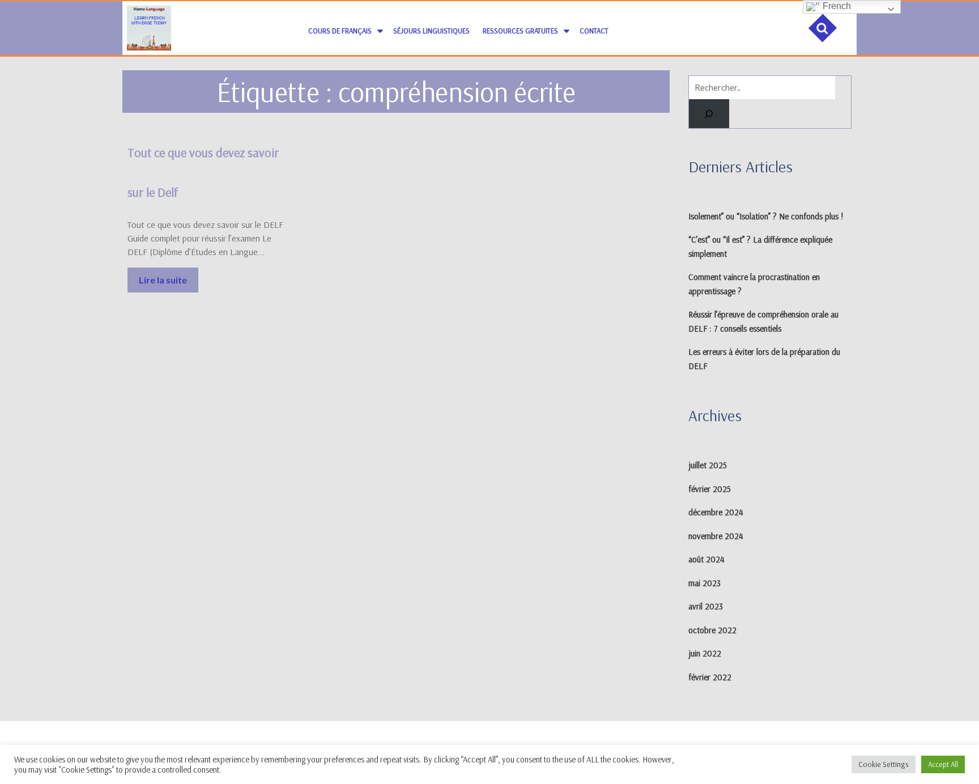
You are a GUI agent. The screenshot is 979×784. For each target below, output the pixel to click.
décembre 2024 (715, 512)
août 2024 (706, 559)
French (835, 6)
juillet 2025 (707, 465)
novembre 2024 (715, 536)
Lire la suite (168, 276)
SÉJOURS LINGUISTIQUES (431, 30)
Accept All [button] (943, 764)
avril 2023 (705, 606)
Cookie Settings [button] (883, 764)
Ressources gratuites (520, 30)
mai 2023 (704, 583)
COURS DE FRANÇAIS (340, 30)
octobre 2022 (712, 630)
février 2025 (709, 489)
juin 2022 (704, 653)
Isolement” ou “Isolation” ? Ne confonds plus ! (766, 216)
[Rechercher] (709, 113)
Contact (594, 30)
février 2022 (709, 677)
